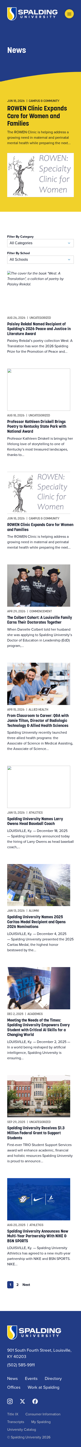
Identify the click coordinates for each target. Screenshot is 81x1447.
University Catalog (21, 1429)
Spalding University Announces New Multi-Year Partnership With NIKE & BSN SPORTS (37, 1236)
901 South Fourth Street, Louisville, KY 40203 (39, 1353)
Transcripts (15, 1421)
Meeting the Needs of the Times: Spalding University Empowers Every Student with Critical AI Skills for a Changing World (38, 1027)
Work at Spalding (43, 1387)
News (12, 1378)
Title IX (12, 1414)
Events (31, 1378)
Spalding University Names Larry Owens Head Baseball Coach (35, 821)
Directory (53, 1378)
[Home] (32, 13)
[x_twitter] (22, 1401)
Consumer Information (43, 1414)
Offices (13, 1387)
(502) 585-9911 (21, 1365)
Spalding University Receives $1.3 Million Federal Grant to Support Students (36, 1132)
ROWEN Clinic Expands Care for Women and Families (37, 115)
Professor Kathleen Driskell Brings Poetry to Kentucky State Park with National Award (36, 426)
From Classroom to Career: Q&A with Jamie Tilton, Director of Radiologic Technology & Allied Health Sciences (38, 720)
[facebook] (35, 1401)
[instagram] (10, 1401)
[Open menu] (69, 13)
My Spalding (41, 1421)
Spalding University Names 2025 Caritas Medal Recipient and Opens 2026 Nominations (36, 921)
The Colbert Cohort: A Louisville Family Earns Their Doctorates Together (39, 620)
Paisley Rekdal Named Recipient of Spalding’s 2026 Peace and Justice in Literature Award (39, 328)
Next (26, 1284)
